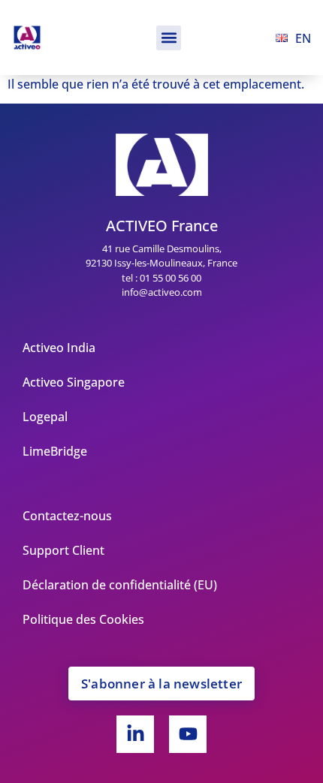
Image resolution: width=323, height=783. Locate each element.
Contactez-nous (67, 515)
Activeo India (59, 347)
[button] (168, 38)
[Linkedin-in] (135, 734)
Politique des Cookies (83, 619)
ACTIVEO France (162, 225)
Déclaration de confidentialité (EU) (120, 585)
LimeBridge (55, 451)
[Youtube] (188, 734)
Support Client (63, 550)
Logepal (45, 416)
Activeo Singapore (74, 382)
